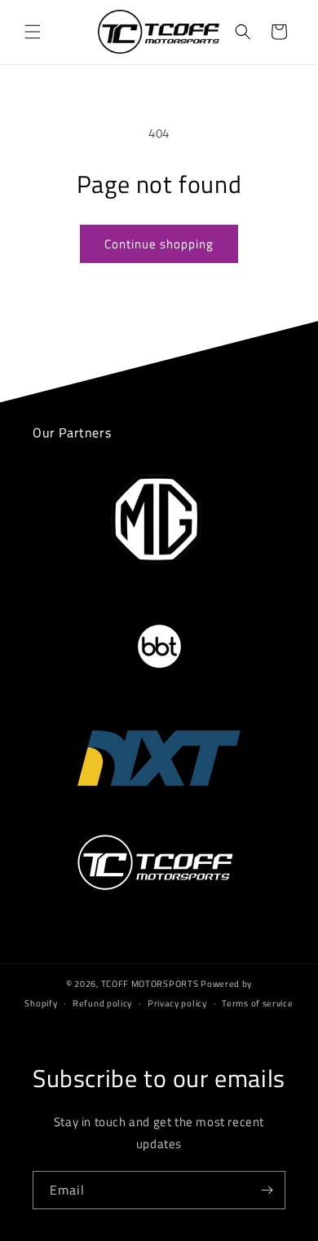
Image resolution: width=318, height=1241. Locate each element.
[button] (33, 32)
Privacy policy (177, 1003)
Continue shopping (159, 244)
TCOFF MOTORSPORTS (150, 983)
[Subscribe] (267, 1190)
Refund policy (102, 1003)
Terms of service (257, 1003)
